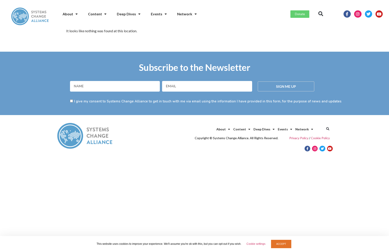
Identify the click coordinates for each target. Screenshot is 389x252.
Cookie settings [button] (256, 243)
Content (95, 14)
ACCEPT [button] (281, 244)
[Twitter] (368, 14)
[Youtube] (379, 14)
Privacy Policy (298, 138)
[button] (321, 14)
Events (156, 14)
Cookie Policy (320, 138)
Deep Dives (126, 14)
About (68, 14)
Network (184, 14)
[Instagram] (357, 14)
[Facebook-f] (347, 14)
